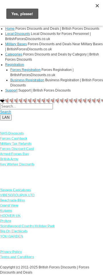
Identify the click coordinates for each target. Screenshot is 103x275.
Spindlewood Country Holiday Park (27, 226)
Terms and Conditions (17, 257)
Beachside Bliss (12, 200)
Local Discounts (17, 34)
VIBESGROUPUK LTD (17, 195)
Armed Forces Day (14, 154)
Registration (14, 65)
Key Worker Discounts (17, 164)
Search (5, 112)
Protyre (5, 221)
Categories (13, 54)
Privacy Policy (11, 252)
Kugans (6, 211)
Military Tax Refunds (15, 144)
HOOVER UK (10, 216)
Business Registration (27, 80)
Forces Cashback (13, 138)
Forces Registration (25, 70)
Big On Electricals (13, 231)
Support (11, 90)
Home (10, 29)
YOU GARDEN (11, 236)
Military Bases (16, 44)
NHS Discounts (12, 133)
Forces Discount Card (17, 149)
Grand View (9, 205)
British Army (9, 159)
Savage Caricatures (15, 190)
